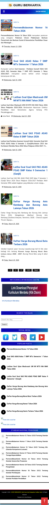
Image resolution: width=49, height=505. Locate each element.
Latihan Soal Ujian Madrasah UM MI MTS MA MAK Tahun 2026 (27, 368)
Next (36, 270)
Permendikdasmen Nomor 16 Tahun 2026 (22, 349)
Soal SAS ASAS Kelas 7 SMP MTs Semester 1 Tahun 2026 (27, 358)
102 (28, 270)
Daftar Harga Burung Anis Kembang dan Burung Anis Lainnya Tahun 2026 (30, 205)
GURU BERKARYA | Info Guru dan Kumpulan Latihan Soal (26, 492)
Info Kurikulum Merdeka (10, 301)
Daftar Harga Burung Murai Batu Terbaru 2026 (24, 396)
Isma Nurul (6, 116)
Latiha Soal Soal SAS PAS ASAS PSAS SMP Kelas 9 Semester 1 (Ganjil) (30, 170)
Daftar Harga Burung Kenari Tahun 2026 (22, 404)
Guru (16, 128)
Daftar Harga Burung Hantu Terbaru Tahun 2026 (25, 411)
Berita (16, 22)
